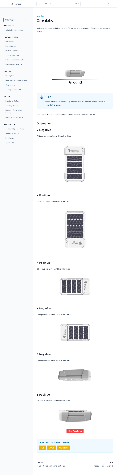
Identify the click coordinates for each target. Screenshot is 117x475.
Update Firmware (12, 51)
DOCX (51, 448)
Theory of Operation (13, 89)
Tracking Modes (11, 105)
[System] (108, 3)
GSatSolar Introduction (14, 30)
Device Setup (10, 46)
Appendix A (9, 143)
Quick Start (9, 42)
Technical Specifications (14, 129)
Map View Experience (13, 64)
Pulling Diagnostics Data (14, 60)
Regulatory (9, 138)
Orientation (10, 85)
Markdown (64, 448)
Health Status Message (14, 117)
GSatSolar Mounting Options (16, 80)
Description (9, 76)
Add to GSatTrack (12, 55)
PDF (42, 448)
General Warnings (12, 133)
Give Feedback (75, 431)
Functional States (12, 101)
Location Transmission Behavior (13, 111)
